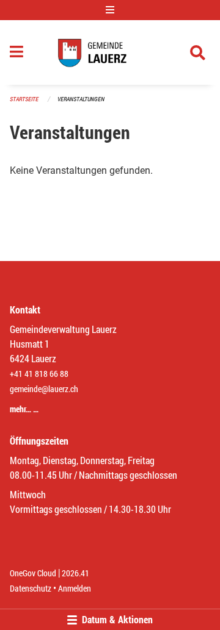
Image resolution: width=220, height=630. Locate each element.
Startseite (24, 99)
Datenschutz (30, 588)
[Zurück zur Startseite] (110, 52)
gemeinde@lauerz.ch (44, 389)
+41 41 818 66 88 (39, 373)
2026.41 (75, 573)
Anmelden (74, 588)
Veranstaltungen (81, 99)
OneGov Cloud (33, 573)
